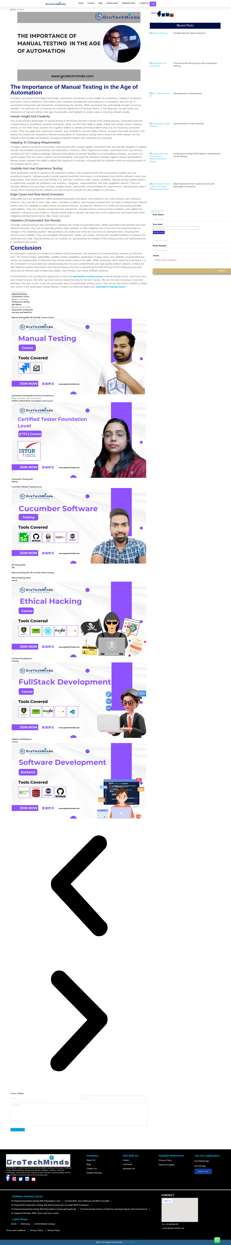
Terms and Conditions (16, 1230)
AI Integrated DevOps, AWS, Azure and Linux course (35, 1213)
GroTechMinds (129, 1242)
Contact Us (143, 3)
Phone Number (160, 245)
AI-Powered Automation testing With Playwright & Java (35, 1201)
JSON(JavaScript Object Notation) (189, 33)
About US (91, 1160)
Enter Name (158, 214)
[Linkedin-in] (167, 14)
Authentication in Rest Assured (188, 123)
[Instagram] (14, 1179)
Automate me (129, 1168)
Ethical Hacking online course (21, 578)
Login (153, 4)
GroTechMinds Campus (44, 1224)
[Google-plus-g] (172, 15)
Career (126, 1160)
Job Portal (127, 1164)
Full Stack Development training (22, 659)
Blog (100, 3)
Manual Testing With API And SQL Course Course (33, 317)
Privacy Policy (165, 1160)
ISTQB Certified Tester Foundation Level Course (32, 401)
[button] (79, 886)
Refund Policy (53, 1230)
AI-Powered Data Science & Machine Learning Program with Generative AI (113, 1209)
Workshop (25, 1224)
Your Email (158, 224)
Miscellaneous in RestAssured (187, 93)
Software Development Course (22, 740)
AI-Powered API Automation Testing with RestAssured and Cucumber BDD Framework (50, 1205)
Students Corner (128, 3)
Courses (91, 3)
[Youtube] (33, 1179)
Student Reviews (94, 1173)
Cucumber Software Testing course (27, 487)
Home (80, 3)
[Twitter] (163, 15)
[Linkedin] (27, 1179)
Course (156, 255)
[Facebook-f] (159, 14)
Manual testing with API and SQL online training (33, 572)
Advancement (112, 3)
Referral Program (166, 1165)
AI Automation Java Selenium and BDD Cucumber (87, 1201)
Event (13, 1224)
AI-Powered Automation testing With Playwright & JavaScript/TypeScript (43, 1209)
